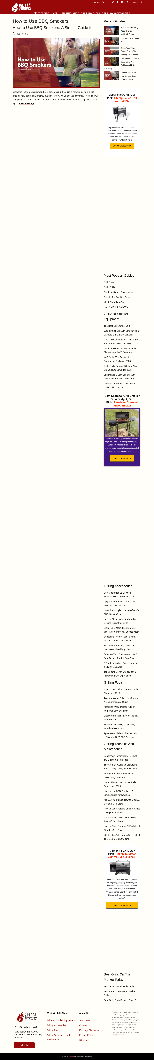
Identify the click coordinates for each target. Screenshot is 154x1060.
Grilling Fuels (90, 13)
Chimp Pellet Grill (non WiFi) (125, 99)
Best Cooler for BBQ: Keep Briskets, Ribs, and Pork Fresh (130, 31)
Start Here (84, 1020)
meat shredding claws (115, 302)
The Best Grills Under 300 (117, 326)
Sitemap (83, 1040)
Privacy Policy (86, 1035)
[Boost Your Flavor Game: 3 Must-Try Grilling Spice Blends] (111, 51)
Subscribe (24, 1045)
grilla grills (109, 287)
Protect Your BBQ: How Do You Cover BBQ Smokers (129, 76)
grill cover (109, 282)
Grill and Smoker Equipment (61, 1020)
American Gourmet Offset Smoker (125, 404)
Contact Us (84, 1025)
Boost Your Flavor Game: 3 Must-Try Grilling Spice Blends (129, 51)
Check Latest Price (122, 145)
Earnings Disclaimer (89, 1030)
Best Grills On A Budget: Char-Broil (121, 1000)
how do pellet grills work (117, 307)
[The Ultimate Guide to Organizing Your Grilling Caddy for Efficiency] (111, 62)
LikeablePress (88, 1056)
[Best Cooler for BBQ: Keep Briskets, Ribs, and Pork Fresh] (111, 31)
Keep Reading (26, 103)
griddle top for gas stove (117, 297)
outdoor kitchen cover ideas (118, 292)
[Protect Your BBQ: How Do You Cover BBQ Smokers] (111, 76)
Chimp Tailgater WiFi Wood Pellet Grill (122, 855)
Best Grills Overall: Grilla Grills (119, 986)
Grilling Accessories (116, 13)
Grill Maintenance (66, 13)
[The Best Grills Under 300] (111, 42)
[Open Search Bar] (141, 2)
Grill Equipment (44, 16)
